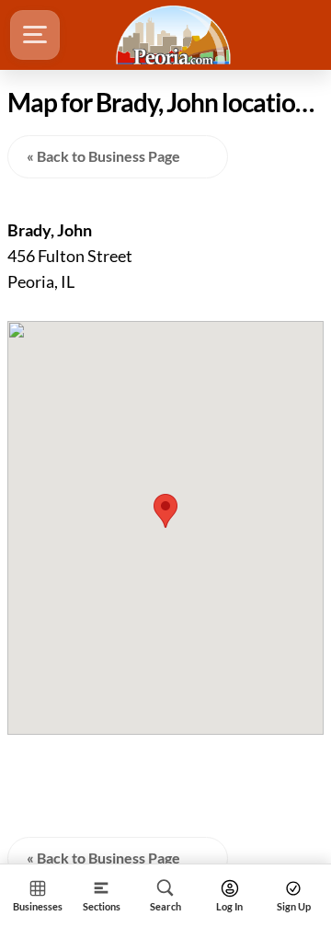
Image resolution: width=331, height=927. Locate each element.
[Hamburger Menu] (35, 35)
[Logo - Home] (175, 35)
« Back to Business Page (103, 156)
